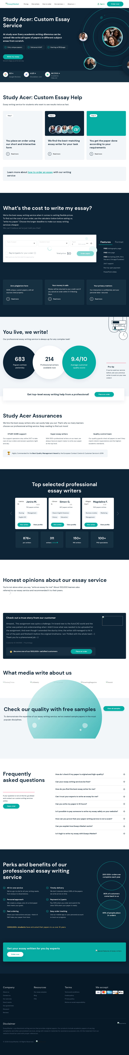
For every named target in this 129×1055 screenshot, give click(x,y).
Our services (58, 4)
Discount (6, 1009)
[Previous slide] (15, 726)
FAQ (35, 999)
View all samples (113, 708)
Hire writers (35, 4)
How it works (7, 1002)
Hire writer (24, 525)
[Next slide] (118, 513)
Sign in (102, 4)
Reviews (6, 1012)
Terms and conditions (72, 992)
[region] (64, 749)
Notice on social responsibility (75, 1002)
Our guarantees (8, 1006)
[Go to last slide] (11, 513)
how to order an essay (40, 172)
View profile (38, 525)
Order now (115, 4)
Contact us (6, 995)
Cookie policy (69, 995)
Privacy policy (69, 999)
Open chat (11, 806)
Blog (35, 995)
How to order (47, 4)
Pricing (26, 4)
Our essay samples (40, 992)
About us (71, 4)
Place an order (104, 394)
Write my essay (13, 57)
